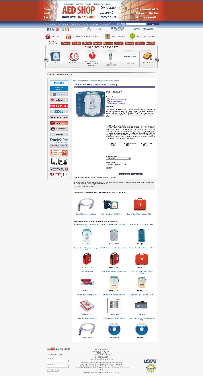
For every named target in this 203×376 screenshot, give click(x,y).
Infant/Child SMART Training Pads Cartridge (141, 272)
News (96, 364)
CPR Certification (79, 367)
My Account (95, 24)
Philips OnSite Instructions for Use (114, 295)
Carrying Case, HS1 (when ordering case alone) (87, 248)
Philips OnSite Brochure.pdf (118, 99)
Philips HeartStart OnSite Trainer (111, 214)
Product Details (90, 178)
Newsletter (148, 29)
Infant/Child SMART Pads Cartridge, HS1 (114, 224)
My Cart (107, 24)
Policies (88, 4)
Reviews (113, 178)
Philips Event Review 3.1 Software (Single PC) (141, 319)
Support (79, 4)
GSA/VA (137, 29)
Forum (53, 24)
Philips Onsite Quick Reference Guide (141, 295)
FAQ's (85, 24)
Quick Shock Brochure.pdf (117, 104)
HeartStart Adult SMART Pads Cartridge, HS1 (87, 225)
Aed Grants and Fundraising (117, 29)
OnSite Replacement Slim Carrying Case (114, 248)
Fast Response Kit (87, 271)
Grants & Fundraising (87, 366)
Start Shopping (78, 81)
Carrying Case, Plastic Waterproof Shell (139, 214)
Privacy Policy (99, 366)
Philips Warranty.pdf (115, 101)
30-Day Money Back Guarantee (87, 37)
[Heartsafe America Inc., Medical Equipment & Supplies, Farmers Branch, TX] (143, 353)
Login (108, 4)
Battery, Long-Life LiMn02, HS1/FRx (141, 224)
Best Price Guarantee (147, 37)
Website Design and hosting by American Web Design (101, 372)
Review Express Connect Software (114, 318)
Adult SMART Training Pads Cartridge (114, 271)
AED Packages (102, 81)
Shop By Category (90, 81)
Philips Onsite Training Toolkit (86, 295)
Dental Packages (114, 81)
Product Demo (79, 178)
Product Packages (102, 178)
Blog (98, 29)
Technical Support (110, 366)
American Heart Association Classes (97, 367)
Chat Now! (56, 37)
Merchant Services (150, 373)
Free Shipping (118, 37)
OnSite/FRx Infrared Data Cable (86, 214)
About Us (63, 24)
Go (153, 24)
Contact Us (75, 24)
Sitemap (120, 366)
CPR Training (115, 367)
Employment (69, 4)
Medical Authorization (106, 364)
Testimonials (98, 4)
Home (46, 24)
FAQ (86, 364)
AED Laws (89, 29)
